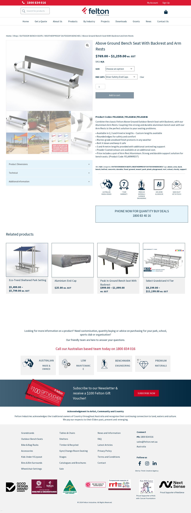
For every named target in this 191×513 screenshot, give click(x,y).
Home (26, 21)
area (175, 167)
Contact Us (163, 21)
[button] (87, 45)
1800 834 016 (146, 436)
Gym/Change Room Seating (73, 450)
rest (164, 169)
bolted (104, 169)
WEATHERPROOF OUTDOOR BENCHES (62, 35)
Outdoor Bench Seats (32, 438)
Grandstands (27, 432)
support (183, 169)
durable (119, 169)
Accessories (27, 450)
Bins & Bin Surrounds (31, 462)
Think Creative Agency (149, 471)
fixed (126, 169)
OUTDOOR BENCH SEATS (31, 35)
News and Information (109, 432)
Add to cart (114, 95)
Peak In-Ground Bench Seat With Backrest (118, 282)
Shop (15, 35)
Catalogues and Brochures (72, 462)
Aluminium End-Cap (65, 280)
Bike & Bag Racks (29, 444)
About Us (57, 21)
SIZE (98, 69)
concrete (111, 169)
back (180, 167)
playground (157, 169)
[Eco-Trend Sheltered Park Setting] (27, 260)
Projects (105, 21)
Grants (136, 21)
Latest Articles (105, 444)
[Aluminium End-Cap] (73, 260)
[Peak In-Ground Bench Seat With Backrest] (118, 260)
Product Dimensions (18, 164)
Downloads (121, 21)
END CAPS (100, 77)
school (170, 169)
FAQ (100, 438)
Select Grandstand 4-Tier (160, 280)
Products (72, 21)
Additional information (19, 181)
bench (98, 169)
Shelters (63, 438)
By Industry (89, 21)
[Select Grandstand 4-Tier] (164, 260)
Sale (61, 468)
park (144, 169)
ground (132, 169)
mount (138, 169)
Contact (102, 462)
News (148, 21)
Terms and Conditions (109, 456)
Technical (13, 172)
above (169, 167)
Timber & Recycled (68, 444)
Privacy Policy (105, 450)
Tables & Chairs (67, 432)
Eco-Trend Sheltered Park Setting (27, 280)
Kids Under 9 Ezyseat (31, 456)
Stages (62, 456)
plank (149, 169)
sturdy (176, 169)
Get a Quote (41, 21)
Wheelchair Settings (31, 468)
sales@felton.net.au (147, 441)
